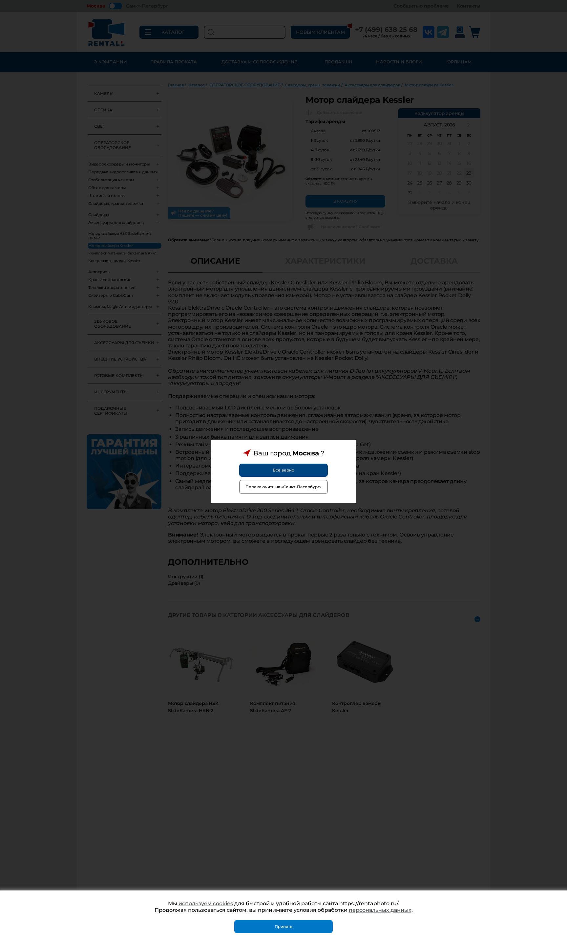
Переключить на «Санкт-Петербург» (283, 486)
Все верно (283, 470)
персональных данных (380, 910)
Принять (283, 926)
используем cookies (205, 903)
